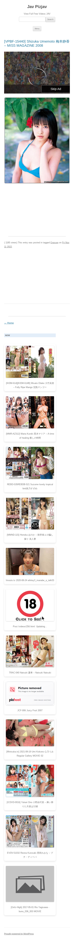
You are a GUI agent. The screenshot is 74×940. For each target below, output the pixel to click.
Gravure (54, 242)
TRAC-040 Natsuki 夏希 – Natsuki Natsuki (30, 672)
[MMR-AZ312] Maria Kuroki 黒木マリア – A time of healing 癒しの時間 (30, 435)
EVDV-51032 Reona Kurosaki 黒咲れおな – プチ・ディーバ (30, 855)
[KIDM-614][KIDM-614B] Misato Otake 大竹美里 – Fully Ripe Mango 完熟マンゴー (30, 385)
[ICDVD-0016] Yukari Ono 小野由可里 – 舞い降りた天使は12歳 (30, 804)
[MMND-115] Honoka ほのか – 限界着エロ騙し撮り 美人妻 (30, 537)
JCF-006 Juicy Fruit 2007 (30, 710)
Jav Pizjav (37, 6)
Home (9, 322)
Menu (37, 29)
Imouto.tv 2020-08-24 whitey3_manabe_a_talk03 (30, 580)
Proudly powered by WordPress (19, 934)
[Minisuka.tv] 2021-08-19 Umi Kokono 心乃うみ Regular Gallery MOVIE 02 (30, 753)
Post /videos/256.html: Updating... (30, 626)
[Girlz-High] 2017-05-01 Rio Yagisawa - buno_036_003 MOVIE (30, 909)
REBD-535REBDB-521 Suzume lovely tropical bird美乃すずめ (30, 486)
